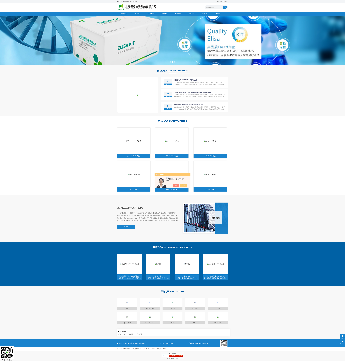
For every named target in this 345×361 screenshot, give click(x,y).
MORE (126, 227)
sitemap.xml (170, 349)
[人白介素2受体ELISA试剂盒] (215, 264)
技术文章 (178, 14)
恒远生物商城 (121, 334)
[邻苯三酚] (187, 264)
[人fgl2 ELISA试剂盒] (133, 174)
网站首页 (124, 14)
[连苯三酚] (158, 264)
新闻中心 (164, 14)
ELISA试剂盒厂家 (138, 334)
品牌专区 (191, 14)
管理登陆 (165, 349)
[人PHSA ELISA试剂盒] (171, 141)
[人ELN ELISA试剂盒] (210, 174)
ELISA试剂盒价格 (129, 334)
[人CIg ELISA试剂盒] (210, 141)
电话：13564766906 (167, 343)
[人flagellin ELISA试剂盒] (133, 141)
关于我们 (137, 14)
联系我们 (225, 1)
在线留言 (219, 1)
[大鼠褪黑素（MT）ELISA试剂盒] (129, 264)
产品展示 (151, 14)
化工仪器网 (160, 349)
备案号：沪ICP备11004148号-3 (143, 349)
